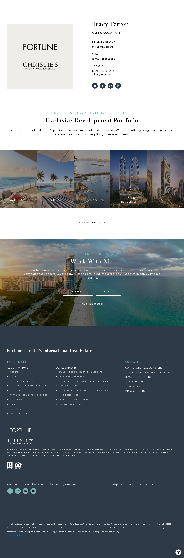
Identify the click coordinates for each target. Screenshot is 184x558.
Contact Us (16, 409)
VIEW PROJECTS (18, 179)
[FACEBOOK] (103, 86)
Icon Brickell (18, 400)
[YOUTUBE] (95, 86)
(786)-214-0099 (102, 47)
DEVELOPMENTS (66, 368)
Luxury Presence (66, 484)
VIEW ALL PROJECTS (92, 222)
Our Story (16, 390)
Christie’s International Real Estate (31, 386)
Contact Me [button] (78, 291)
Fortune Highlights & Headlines (28, 395)
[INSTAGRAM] (110, 86)
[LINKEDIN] (118, 86)
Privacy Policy (144, 484)
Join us (14, 404)
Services (108, 291)
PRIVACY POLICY (135, 391)
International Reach (22, 381)
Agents (14, 372)
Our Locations (18, 376)
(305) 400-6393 (134, 381)
